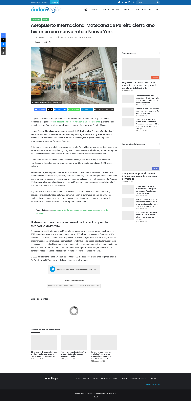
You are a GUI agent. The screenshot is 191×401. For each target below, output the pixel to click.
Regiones (94, 10)
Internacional (36, 19)
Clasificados (105, 378)
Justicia (125, 10)
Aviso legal (153, 378)
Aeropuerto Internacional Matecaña (62, 286)
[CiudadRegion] (46, 10)
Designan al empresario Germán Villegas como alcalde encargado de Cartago (140, 176)
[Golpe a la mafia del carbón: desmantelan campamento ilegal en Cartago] (128, 112)
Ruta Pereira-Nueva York (89, 286)
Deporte (115, 10)
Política (135, 10)
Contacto (124, 378)
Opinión (106, 10)
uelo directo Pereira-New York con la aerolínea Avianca (76, 122)
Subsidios (147, 10)
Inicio (78, 378)
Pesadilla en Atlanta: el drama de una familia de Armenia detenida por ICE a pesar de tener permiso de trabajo (147, 124)
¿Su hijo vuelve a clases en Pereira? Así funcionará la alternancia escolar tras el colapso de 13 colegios (101, 355)
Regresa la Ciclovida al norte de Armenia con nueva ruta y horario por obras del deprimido (139, 85)
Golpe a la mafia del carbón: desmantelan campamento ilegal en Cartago (147, 111)
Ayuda (115, 378)
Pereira (45, 19)
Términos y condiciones (152, 384)
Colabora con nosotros (138, 378)
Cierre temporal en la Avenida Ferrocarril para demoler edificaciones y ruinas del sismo (146, 190)
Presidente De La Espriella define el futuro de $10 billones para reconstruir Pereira (73, 354)
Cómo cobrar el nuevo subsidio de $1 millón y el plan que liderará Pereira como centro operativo (44, 354)
